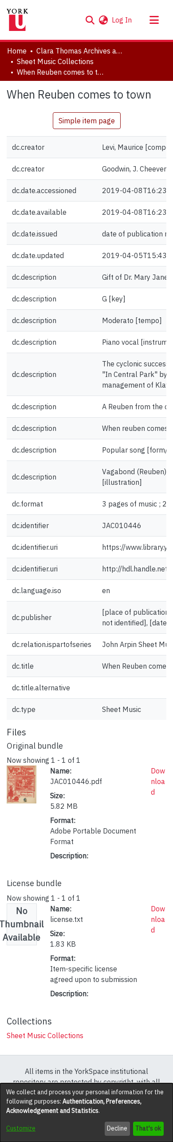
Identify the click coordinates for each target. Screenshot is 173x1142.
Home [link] (17, 50)
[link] (45, 1035)
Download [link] (158, 781)
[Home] (17, 20)
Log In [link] (122, 19)
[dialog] (86, 1112)
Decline (117, 1128)
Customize (20, 1128)
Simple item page (87, 120)
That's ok (148, 1128)
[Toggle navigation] (154, 19)
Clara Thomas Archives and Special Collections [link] (80, 50)
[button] (89, 20)
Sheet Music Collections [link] (55, 61)
